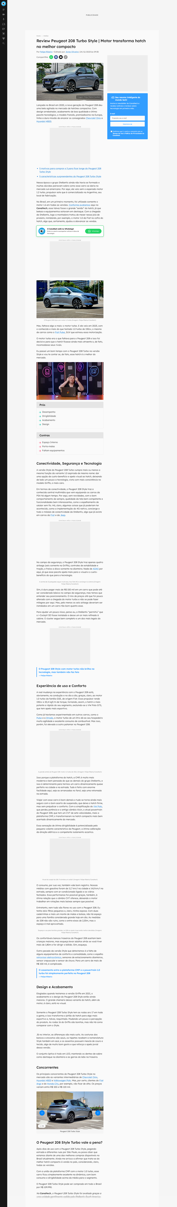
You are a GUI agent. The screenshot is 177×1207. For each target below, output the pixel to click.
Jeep (62, 515)
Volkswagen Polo (62, 1080)
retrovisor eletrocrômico (48, 957)
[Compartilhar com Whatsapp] (51, 57)
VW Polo (97, 806)
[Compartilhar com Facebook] (56, 57)
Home (38, 36)
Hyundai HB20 (43, 121)
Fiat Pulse (60, 332)
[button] (70, 1110)
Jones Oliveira (72, 52)
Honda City (53, 1083)
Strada (49, 717)
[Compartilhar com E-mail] (61, 57)
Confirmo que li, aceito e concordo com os (128, 133)
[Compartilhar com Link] (66, 57)
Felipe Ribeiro (46, 52)
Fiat (53, 515)
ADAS (96, 568)
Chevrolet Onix (93, 118)
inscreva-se (127, 124)
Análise (45, 36)
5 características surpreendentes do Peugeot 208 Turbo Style (70, 176)
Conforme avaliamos (79, 205)
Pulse (39, 717)
